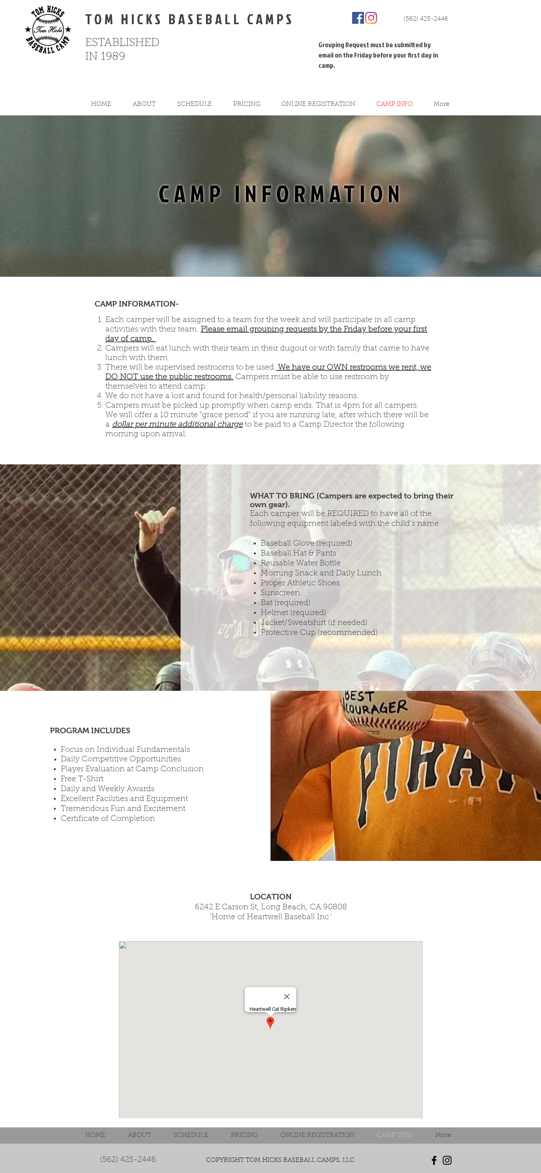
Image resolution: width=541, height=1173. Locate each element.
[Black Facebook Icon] (434, 1160)
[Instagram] (371, 18)
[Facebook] (358, 18)
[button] (149, 104)
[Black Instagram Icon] (447, 1160)
